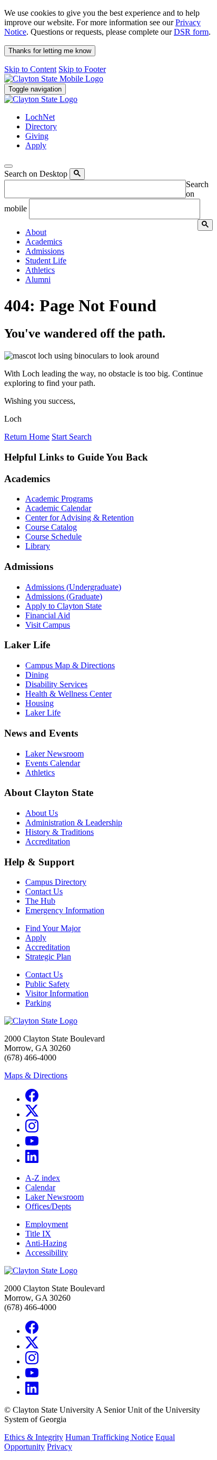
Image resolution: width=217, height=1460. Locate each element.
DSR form (191, 31)
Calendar (40, 1187)
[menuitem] (119, 232)
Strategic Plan (48, 956)
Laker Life (43, 712)
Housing (39, 703)
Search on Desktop (35, 173)
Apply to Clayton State (63, 605)
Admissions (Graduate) (63, 596)
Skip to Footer (82, 69)
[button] (35, 232)
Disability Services (56, 684)
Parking (38, 1002)
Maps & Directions (35, 1075)
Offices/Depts (48, 1206)
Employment (46, 1224)
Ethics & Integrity (33, 1437)
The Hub (40, 900)
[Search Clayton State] (77, 174)
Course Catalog (51, 527)
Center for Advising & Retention (79, 517)
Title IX (38, 1233)
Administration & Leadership (73, 822)
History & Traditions (59, 832)
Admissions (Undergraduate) (73, 587)
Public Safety (47, 983)
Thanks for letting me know (49, 51)
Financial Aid (47, 615)
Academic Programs (59, 498)
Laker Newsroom (54, 753)
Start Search (72, 436)
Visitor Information (56, 993)
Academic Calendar (58, 508)
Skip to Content (30, 69)
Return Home (27, 436)
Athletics (40, 772)
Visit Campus (47, 624)
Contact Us (44, 891)
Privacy (59, 1446)
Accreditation (47, 841)
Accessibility (46, 1252)
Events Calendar (52, 763)
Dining (36, 674)
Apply (35, 937)
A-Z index (42, 1177)
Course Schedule (53, 536)
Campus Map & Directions (70, 665)
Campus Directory (55, 881)
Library (37, 546)
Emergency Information (64, 910)
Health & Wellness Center (68, 693)
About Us (41, 813)
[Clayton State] (53, 78)
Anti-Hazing (46, 1243)
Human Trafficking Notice (109, 1437)
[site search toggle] (8, 166)
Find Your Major (53, 928)
